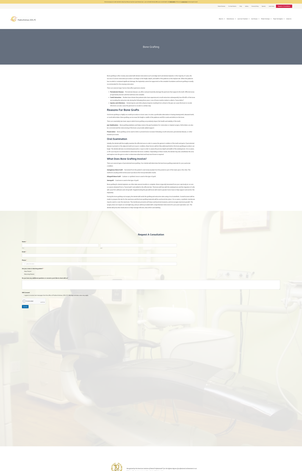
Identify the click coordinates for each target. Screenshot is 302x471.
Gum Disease (254, 18)
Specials (264, 6)
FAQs (240, 6)
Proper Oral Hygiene (278, 18)
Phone (24, 260)
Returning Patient (29, 274)
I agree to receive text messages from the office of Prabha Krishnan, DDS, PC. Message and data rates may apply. (56, 295)
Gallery (246, 6)
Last (101, 248)
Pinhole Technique (265, 18)
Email (24, 252)
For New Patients (232, 6)
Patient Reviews (221, 6)
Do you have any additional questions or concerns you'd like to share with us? (45, 278)
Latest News (271, 6)
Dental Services (230, 18)
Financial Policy (255, 6)
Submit (25, 306)
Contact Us (288, 18)
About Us (221, 18)
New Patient (27, 271)
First (23, 248)
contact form (184, 1)
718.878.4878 (172, 1)
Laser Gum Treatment (243, 18)
